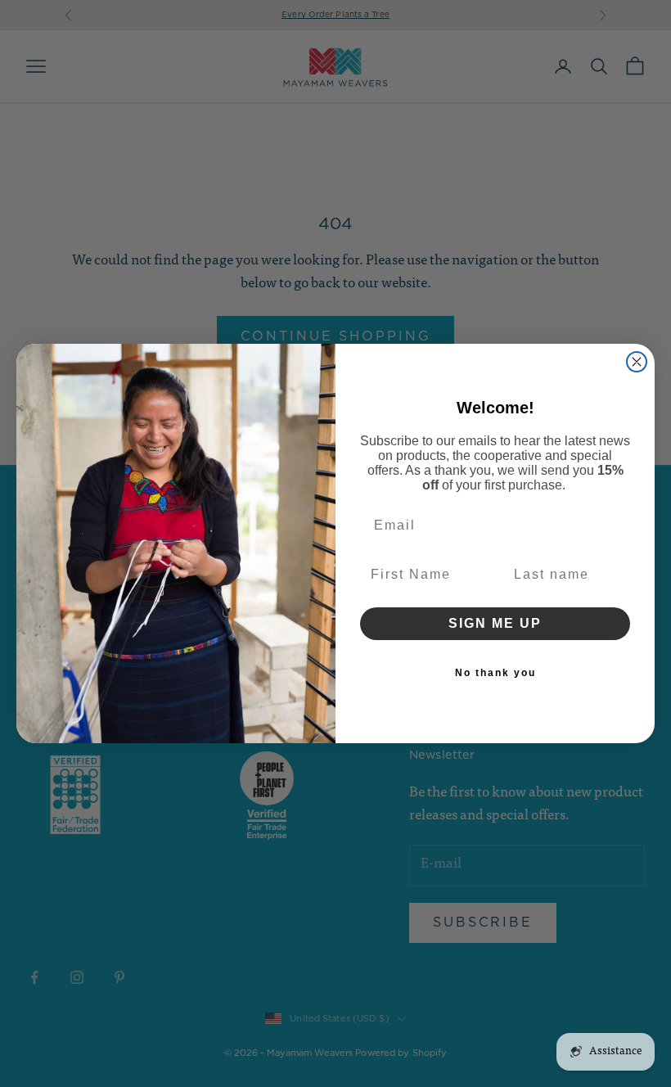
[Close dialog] (636, 362)
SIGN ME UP (495, 623)
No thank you (495, 673)
